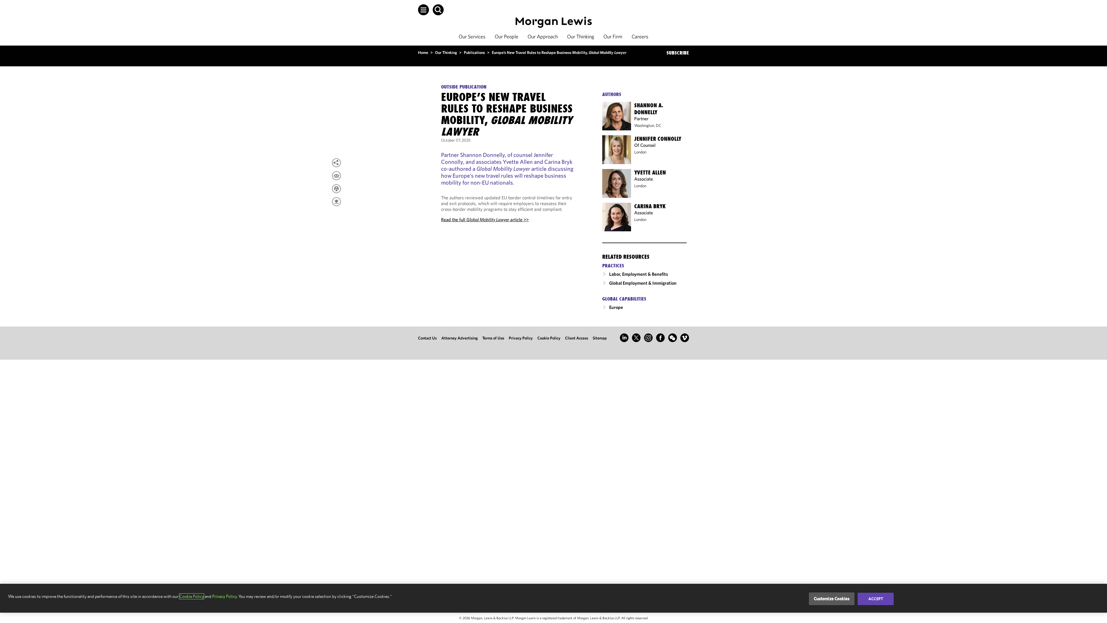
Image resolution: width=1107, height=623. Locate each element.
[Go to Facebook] (660, 337)
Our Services (472, 36)
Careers (640, 36)
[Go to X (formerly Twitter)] (636, 337)
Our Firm (612, 36)
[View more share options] (336, 163)
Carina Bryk (650, 206)
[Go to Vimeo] (684, 337)
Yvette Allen (650, 172)
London (640, 152)
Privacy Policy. (225, 596)
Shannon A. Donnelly (648, 108)
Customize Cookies (832, 598)
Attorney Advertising (459, 338)
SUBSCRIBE (678, 53)
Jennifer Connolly (657, 139)
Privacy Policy (521, 338)
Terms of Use (493, 338)
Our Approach (543, 36)
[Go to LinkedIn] (624, 337)
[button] (423, 9)
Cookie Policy (548, 338)
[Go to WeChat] (672, 337)
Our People (506, 36)
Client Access (576, 338)
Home (423, 52)
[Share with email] (336, 176)
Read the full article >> (485, 219)
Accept (875, 598)
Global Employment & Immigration (643, 283)
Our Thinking (580, 36)
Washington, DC (647, 125)
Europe (616, 307)
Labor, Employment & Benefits (638, 274)
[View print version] (336, 189)
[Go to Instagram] (648, 337)
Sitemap (600, 338)
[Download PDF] (336, 202)
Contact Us (427, 338)
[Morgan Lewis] (553, 22)
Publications (474, 52)
